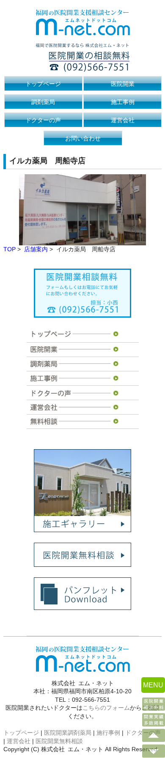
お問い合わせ (83, 138)
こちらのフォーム (106, 707)
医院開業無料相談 (59, 741)
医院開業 (123, 83)
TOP (9, 249)
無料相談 (75, 421)
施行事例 (108, 732)
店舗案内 (36, 249)
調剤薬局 (43, 102)
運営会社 (123, 120)
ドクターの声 (43, 120)
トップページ (43, 83)
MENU (153, 685)
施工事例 (123, 102)
